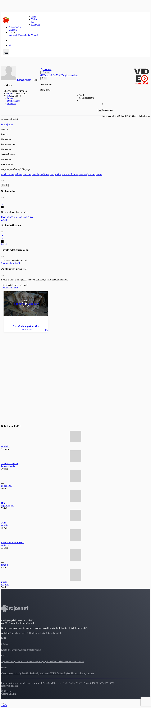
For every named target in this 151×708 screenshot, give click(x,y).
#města (58, 174)
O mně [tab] (10, 98)
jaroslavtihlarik (8, 466)
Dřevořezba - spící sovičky (26, 326)
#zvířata (91, 174)
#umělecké (67, 174)
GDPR (53, 673)
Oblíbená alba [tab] (13, 101)
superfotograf (7, 505)
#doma (99, 174)
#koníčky (36, 174)
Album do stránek (24, 661)
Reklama (4, 656)
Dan (3, 503)
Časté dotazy (7, 673)
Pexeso (15, 217)
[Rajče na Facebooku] (2, 638)
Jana (3, 522)
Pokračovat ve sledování (26, 303)
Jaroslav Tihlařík (9, 463)
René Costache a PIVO (12, 542)
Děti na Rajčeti (64, 673)
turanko (4, 565)
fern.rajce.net (7, 124)
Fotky (30, 217)
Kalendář (23, 217)
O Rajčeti (4, 644)
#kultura (10, 174)
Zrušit (4, 220)
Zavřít (4, 185)
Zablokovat (6, 287)
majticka (5, 584)
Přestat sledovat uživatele (16, 285)
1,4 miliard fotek (18, 633)
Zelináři (23, 650)
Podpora (4, 667)
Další (44, 78)
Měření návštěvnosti (59, 661)
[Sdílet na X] (2, 204)
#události (27, 174)
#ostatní (83, 174)
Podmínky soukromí (40, 673)
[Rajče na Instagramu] (5, 638)
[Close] (2, 180)
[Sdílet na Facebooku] (2, 202)
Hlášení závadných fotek (82, 673)
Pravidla (26, 673)
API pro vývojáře (41, 661)
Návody (18, 673)
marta (4, 582)
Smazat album (8, 263)
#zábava (18, 174)
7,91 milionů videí (35, 633)
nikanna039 (6, 486)
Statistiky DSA (34, 650)
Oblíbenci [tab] (11, 103)
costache (5, 545)
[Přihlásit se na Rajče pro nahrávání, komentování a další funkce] (10, 45)
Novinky (14, 650)
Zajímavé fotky (8, 661)
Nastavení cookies (9, 686)
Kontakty (5, 650)
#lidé (3, 174)
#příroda (45, 174)
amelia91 (5, 446)
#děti (52, 174)
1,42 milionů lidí (53, 633)
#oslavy (76, 174)
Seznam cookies (76, 661)
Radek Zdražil (27, 329)
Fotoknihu (6, 217)
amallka (4, 525)
